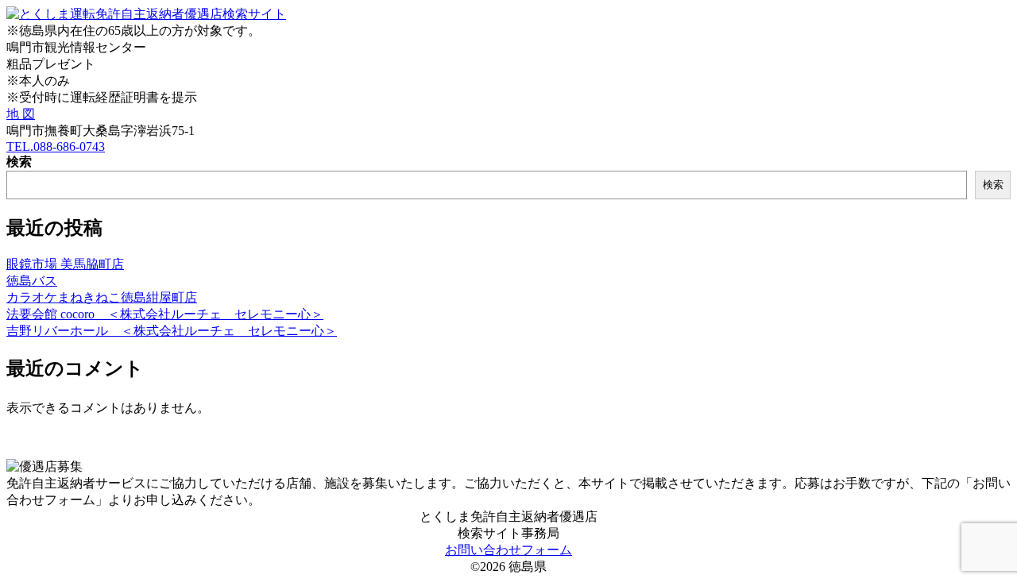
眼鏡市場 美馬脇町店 (65, 264)
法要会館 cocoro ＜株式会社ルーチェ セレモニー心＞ (164, 314)
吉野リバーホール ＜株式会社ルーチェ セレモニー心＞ (171, 330)
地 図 (20, 114)
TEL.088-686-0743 (55, 146)
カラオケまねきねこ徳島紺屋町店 (101, 297)
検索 (19, 161)
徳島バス (31, 280)
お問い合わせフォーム (508, 550)
